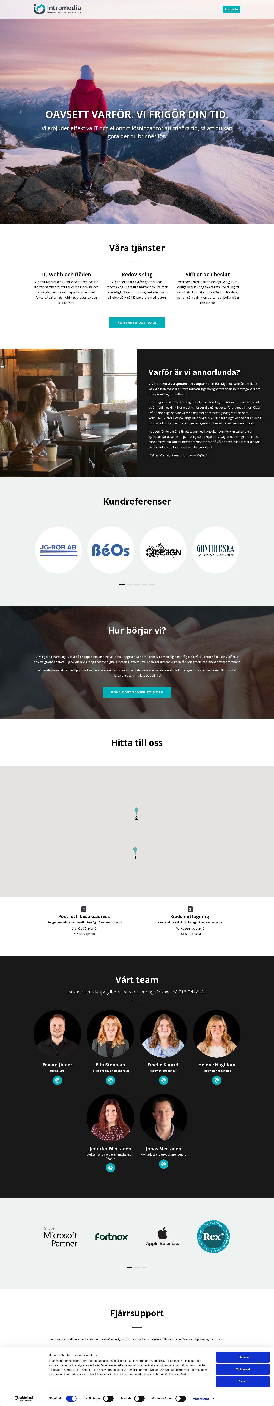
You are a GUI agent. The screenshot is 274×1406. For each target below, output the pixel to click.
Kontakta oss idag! (137, 323)
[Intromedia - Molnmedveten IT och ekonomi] (57, 9)
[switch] (108, 1399)
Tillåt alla (243, 1357)
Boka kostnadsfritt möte (137, 692)
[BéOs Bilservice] (110, 550)
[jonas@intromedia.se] (163, 1164)
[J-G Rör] (58, 550)
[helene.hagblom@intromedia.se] (216, 1080)
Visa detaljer (201, 1398)
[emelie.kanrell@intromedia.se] (163, 1080)
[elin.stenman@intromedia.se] (110, 1080)
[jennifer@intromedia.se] (110, 1167)
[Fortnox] (111, 1236)
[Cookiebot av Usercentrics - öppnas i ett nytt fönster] (24, 1399)
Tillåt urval (243, 1369)
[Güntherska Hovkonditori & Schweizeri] (215, 550)
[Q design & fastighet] (163, 550)
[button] (20, 112)
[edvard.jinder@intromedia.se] (57, 1080)
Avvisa (243, 1381)
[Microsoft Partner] (60, 1236)
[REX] (213, 1236)
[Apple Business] (162, 1236)
